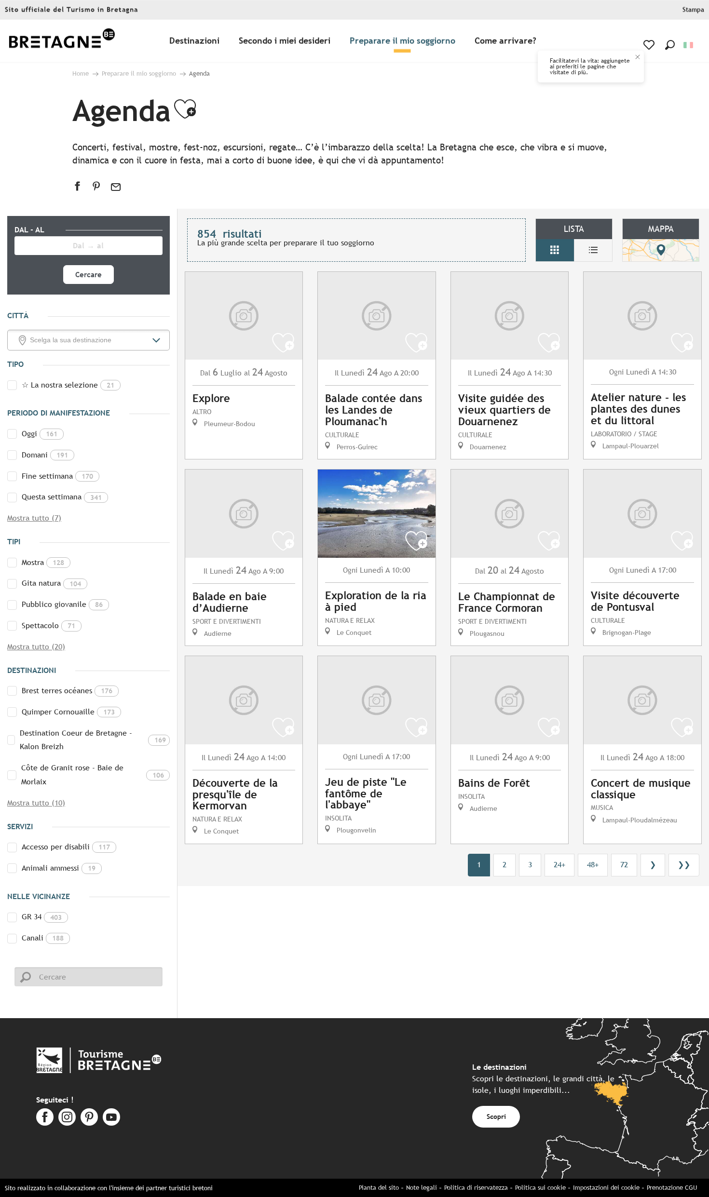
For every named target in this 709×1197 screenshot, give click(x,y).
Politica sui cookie (540, 1187)
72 (624, 864)
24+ (559, 864)
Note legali (421, 1187)
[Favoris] (649, 45)
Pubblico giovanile (62, 604)
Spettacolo (48, 625)
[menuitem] (62, 41)
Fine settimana (57, 476)
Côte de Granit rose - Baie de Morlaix (92, 774)
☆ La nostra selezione (68, 385)
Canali (43, 937)
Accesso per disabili (66, 846)
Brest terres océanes (67, 690)
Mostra (43, 562)
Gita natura (51, 583)
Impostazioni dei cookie (606, 1187)
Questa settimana (62, 496)
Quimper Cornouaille (68, 711)
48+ (593, 864)
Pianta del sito (379, 1187)
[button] (670, 45)
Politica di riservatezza (476, 1187)
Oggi (39, 433)
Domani (45, 454)
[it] (689, 45)
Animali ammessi (58, 868)
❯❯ (684, 864)
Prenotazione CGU (672, 1187)
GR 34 (42, 916)
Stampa (693, 9)
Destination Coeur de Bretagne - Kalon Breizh (92, 740)
